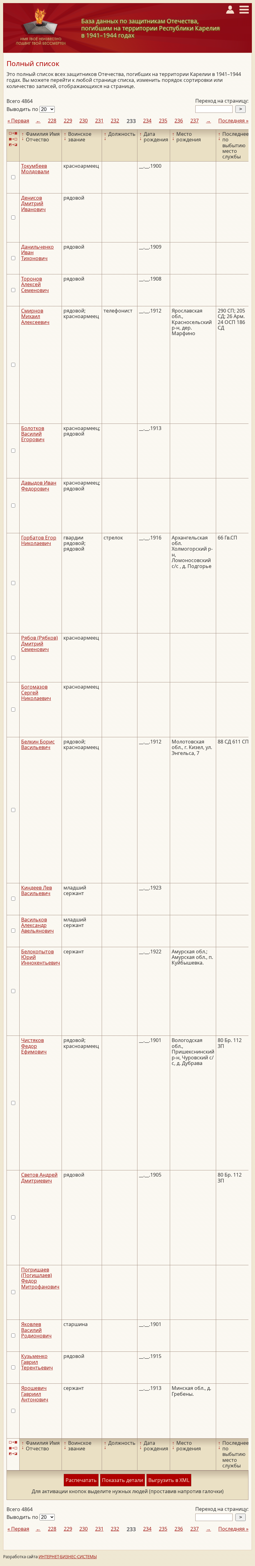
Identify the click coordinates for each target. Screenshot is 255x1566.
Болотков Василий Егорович (32, 434)
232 (115, 120)
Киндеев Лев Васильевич (36, 890)
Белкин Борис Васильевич (38, 744)
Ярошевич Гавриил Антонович (34, 1394)
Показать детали (122, 1480)
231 (99, 120)
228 (52, 120)
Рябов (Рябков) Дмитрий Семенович (39, 643)
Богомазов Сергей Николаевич (36, 692)
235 (163, 120)
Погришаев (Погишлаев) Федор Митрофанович (40, 1278)
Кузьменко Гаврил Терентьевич (37, 1362)
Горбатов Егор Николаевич (38, 540)
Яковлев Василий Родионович (36, 1330)
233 (131, 121)
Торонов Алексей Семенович (35, 284)
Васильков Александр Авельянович (37, 925)
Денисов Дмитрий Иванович (33, 203)
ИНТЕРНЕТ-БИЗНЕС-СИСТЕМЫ (68, 1556)
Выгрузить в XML (168, 1480)
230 (83, 120)
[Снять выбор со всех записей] (13, 139)
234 (147, 120)
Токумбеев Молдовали (35, 168)
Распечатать (81, 1480)
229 (68, 120)
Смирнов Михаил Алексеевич (35, 316)
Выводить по (23, 109)
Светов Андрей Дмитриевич (39, 1177)
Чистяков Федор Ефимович (34, 1046)
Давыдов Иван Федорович (38, 485)
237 (194, 120)
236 (178, 120)
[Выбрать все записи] (13, 133)
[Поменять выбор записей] (13, 145)
